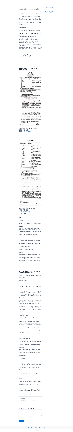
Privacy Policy (31, 427)
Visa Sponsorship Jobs (23, 1)
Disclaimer (28, 427)
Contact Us (45, 427)
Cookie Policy (39, 427)
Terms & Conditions (35, 427)
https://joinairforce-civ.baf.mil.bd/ (27, 131)
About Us (42, 427)
